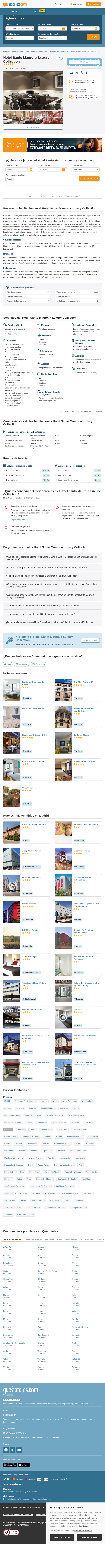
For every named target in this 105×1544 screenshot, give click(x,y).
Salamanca (8, 1335)
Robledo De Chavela (44, 1179)
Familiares (40, 664)
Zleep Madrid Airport (31, 851)
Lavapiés (21, 1151)
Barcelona (7, 1263)
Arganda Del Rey (47, 1108)
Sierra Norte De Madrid (69, 1193)
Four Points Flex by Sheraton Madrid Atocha (85, 1063)
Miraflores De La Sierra (13, 1158)
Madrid (7, 1101)
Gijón (5, 1287)
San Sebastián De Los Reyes (43, 1193)
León (5, 1303)
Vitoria (6, 1367)
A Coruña (7, 1247)
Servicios (42, 196)
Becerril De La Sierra (76, 1115)
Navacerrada (65, 1158)
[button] (93, 4)
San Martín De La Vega (65, 1186)
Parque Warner (43, 1165)
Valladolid (76, 1359)
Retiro (19, 1179)
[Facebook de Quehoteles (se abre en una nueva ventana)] (6, 1450)
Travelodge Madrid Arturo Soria (34, 984)
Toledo (6, 1359)
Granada (75, 1287)
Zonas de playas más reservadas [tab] (39, 1239)
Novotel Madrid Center (32, 1009)
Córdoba (41, 1279)
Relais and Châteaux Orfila (34, 735)
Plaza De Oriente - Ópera (14, 1172)
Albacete (41, 1247)
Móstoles (51, 1158)
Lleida (40, 1303)
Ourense (41, 1319)
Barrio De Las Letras (33, 1115)
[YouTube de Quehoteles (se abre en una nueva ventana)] (19, 1450)
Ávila (39, 1255)
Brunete (29, 1122)
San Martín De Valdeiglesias (15, 1193)
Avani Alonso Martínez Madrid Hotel (84, 710)
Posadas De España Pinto (34, 824)
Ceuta (74, 1271)
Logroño (75, 1303)
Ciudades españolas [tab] (12, 1239)
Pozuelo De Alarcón (52, 1172)
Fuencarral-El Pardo (75, 1137)
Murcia (6, 1319)
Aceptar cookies (89, 1537)
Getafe (7, 1144)
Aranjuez (32, 1108)
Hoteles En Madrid (39, 51)
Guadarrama (32, 1144)
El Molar (59, 1137)
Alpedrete (20, 1108)
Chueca (33, 1130)
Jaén (74, 1295)
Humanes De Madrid (62, 1144)
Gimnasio (23, 664)
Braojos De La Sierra (12, 1122)
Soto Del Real (9, 1200)
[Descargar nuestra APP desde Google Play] (10, 1465)
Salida (77, 24)
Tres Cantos (55, 1200)
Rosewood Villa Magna (84, 761)
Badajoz (75, 1255)
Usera (67, 1200)
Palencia (7, 1327)
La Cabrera (89, 1144)
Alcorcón (7, 1108)
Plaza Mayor (34, 1172)
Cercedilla (75, 1122)
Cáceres (75, 1263)
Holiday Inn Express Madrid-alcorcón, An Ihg (35, 1063)
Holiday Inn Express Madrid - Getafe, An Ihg (86, 905)
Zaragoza (76, 1367)
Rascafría (8, 1179)
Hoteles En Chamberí (59, 51)
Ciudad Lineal (62, 1130)
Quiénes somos (11, 1399)
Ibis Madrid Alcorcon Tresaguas (83, 957)
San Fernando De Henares (14, 1186)
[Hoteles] (15, 4)
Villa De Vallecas (33, 1208)
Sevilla (74, 1343)
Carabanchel (42, 1122)
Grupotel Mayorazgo (31, 877)
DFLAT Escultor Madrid (33, 709)
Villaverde (8, 1215)
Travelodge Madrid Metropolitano (82, 878)
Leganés (33, 1151)
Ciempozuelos (46, 1130)
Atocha (76, 1108)
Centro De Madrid (59, 1122)
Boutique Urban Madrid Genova (33, 683)
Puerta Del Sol (91, 1172)
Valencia (41, 1359)
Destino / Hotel (11, 24)
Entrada (44, 24)
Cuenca (75, 1279)
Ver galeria (34, 127)
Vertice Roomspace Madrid (86, 824)
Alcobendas (87, 1101)
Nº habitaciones (12, 34)
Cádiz (5, 1271)
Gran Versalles (29, 788)
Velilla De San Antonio (13, 1208)
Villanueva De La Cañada (55, 1208)
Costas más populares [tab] (67, 1239)
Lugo (5, 1311)
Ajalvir (54, 1101)
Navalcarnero (80, 1158)
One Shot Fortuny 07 (83, 682)
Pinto (80, 1165)
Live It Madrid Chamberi (33, 761)
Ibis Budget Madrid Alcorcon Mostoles (35, 1037)
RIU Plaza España (30, 930)
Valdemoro (78, 1200)
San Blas (86, 1179)
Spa (9, 664)
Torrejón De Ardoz (38, 1200)
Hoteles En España (20, 51)
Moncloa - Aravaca (35, 1158)
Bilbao (40, 1263)
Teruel (74, 1351)
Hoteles (6, 51)
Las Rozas (8, 1151)
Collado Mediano (79, 1130)
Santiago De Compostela (14, 1343)
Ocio (35, 11)
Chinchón (20, 1130)
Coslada (47, 1137)
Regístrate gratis (18, 520)
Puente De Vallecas (73, 1172)
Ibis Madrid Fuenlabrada (85, 1036)
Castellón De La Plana (47, 1271)
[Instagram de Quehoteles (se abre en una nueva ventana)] (12, 1450)
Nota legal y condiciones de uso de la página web (21, 1507)
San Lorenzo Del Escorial (40, 1186)
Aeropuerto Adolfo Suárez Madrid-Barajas (31, 1101)
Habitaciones (56, 196)
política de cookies (83, 1530)
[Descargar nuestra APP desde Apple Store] (24, 1465)
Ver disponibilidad (89, 178)
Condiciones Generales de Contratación (18, 1515)
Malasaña (61, 1151)
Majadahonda (47, 1151)
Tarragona (41, 1351)
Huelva (6, 1295)
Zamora (40, 1367)
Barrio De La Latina (12, 1115)
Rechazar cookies (62, 1537)
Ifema (77, 1144)
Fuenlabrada (93, 1137)
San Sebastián (43, 1335)
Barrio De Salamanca (54, 1115)
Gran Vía (18, 1144)
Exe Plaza (78, 1009)
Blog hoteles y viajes (14, 1433)
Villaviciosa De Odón (25, 1215)
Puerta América (29, 904)
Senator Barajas (29, 956)
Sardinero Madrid (82, 735)
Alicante (75, 1247)
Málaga (75, 1311)
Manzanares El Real (78, 1151)
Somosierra (87, 1193)
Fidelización (9, 1414)
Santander (76, 1335)
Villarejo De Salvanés (78, 1208)
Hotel (28, 196)
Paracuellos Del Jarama (13, 1165)
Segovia (40, 1343)
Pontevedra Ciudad (80, 1327)
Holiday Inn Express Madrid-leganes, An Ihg (87, 984)
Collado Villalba (10, 1137)
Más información (73, 196)
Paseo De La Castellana (63, 1165)
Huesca (40, 1295)
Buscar (93, 37)
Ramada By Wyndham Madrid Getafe (84, 931)
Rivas (29, 1179)
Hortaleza (45, 1144)
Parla (30, 1165)
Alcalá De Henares (69, 1101)
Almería (6, 1255)
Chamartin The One (83, 851)
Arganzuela (63, 1108)
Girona (40, 1287)
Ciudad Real (8, 1279)
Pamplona (41, 1327)
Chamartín (88, 1122)
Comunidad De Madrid (30, 1137)
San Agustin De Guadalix (67, 1179)
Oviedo (75, 1319)
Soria (5, 1351)
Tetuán (23, 1200)
